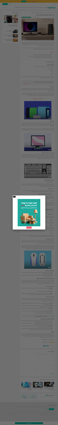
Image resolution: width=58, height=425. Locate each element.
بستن (14, 196)
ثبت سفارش (29, 227)
